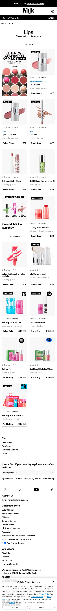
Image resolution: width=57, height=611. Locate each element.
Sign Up (51, 18)
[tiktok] (20, 489)
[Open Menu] (3, 11)
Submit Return (8, 510)
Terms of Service (9, 521)
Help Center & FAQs (10, 514)
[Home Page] (28, 11)
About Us (6, 553)
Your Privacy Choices (15, 543)
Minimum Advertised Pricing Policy (16, 539)
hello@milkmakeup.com (18, 500)
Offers (4, 454)
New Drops (6, 446)
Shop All (3, 23)
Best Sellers (7, 442)
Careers (5, 557)
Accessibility (7, 532)
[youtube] (36, 489)
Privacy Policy (8, 525)
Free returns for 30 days (35, 3)
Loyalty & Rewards (9, 564)
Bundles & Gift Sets (10, 450)
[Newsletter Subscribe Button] (52, 473)
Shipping (5, 517)
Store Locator (8, 561)
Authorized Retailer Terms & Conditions (18, 536)
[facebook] (52, 489)
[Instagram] (5, 489)
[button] (48, 11)
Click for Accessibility (11, 528)
